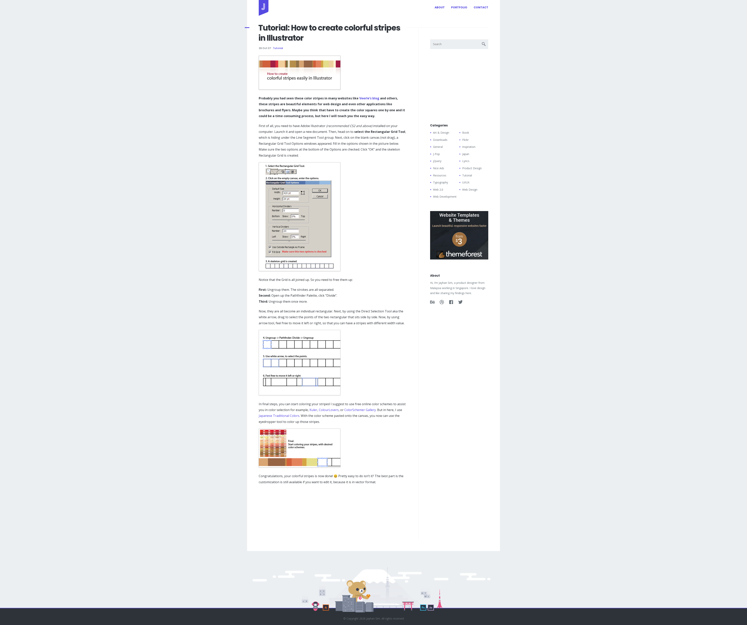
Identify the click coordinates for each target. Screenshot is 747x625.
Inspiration (468, 147)
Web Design (469, 189)
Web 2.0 (438, 189)
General (438, 147)
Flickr (465, 140)
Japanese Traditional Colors (279, 416)
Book (465, 132)
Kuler (313, 410)
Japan (465, 154)
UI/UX (465, 182)
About (440, 7)
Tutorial (278, 48)
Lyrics (465, 161)
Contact (481, 7)
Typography (440, 182)
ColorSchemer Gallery (360, 410)
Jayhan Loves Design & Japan (263, 8)
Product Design (472, 168)
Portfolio (459, 7)
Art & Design (441, 132)
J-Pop (436, 154)
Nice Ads (438, 168)
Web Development (445, 196)
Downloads (440, 140)
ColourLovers (329, 410)
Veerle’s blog (369, 98)
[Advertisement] (288, 513)
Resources (439, 175)
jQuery (437, 161)
